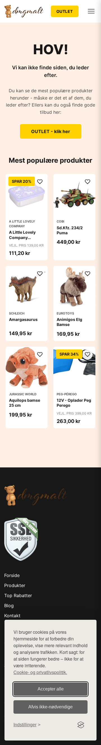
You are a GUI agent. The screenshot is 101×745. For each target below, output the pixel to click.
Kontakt (12, 615)
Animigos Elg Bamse (69, 322)
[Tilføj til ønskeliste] (40, 182)
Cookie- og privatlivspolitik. (40, 672)
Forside (12, 575)
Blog (9, 605)
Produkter (14, 585)
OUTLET (64, 11)
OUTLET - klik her (50, 131)
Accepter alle (51, 689)
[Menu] (91, 11)
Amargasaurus (23, 319)
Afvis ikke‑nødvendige (50, 706)
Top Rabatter (18, 595)
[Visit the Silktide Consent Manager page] (81, 725)
